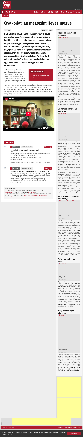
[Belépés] (3, 12)
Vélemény (77, 12)
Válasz (46, 147)
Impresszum (68, 427)
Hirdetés (58, 29)
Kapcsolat (60, 427)
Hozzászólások (9, 142)
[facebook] (9, 12)
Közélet (36, 12)
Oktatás (56, 12)
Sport (62, 12)
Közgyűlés (6, 15)
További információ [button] (8, 434)
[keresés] (15, 12)
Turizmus (69, 12)
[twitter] (12, 12)
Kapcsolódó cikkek (37, 71)
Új (50, 147)
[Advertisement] (69, 387)
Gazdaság (49, 12)
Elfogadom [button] (74, 433)
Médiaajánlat (76, 427)
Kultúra (42, 12)
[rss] (7, 12)
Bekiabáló (16, 147)
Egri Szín (7, 30)
